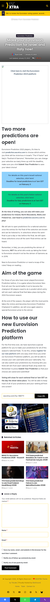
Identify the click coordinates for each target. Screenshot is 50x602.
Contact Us (31, 586)
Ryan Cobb (18, 54)
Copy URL (41, 396)
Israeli (31, 175)
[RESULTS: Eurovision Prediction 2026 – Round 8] (13, 447)
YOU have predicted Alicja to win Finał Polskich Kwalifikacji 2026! (13, 483)
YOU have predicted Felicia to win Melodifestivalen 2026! (35, 483)
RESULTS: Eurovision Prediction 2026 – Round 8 (13, 456)
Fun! (20, 19)
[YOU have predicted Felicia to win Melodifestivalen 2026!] (37, 472)
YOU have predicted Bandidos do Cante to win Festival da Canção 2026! (37, 457)
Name (4, 530)
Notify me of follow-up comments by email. (20, 558)
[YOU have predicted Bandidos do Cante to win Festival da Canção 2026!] (37, 447)
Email (4, 540)
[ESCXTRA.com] (12, 5)
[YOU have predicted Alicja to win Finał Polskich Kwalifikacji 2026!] (13, 472)
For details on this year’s (18, 175)
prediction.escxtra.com (15, 152)
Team (23, 586)
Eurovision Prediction (31, 19)
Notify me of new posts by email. (16, 562)
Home (15, 19)
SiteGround (36, 583)
